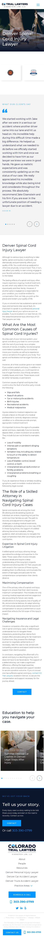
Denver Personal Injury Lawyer (22, 872)
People (22, 863)
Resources (22, 868)
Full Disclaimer (21, 917)
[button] (5, 224)
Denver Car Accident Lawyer (22, 876)
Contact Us (12, 932)
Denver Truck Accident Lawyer (22, 881)
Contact (22, 692)
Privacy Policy (10, 917)
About (22, 859)
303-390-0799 (22, 830)
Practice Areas (22, 885)
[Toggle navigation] (38, 5)
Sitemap (30, 917)
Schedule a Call (22, 895)
